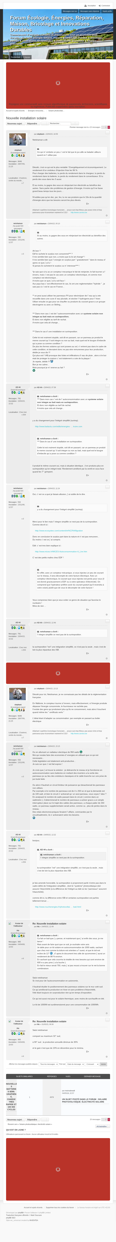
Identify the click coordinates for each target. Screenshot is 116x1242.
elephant (18, 150)
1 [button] (105, 127)
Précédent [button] (102, 127)
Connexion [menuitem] (106, 6)
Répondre (32, 123)
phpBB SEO (10, 1218)
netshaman (17, 223)
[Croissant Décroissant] (92, 1064)
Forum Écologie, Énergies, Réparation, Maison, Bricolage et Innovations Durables (57, 24)
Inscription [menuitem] (92, 6)
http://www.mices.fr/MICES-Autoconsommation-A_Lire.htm (61, 551)
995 (19, 942)
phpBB (20, 1213)
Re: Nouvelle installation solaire (49, 923)
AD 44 (18, 387)
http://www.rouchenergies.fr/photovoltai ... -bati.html (58, 907)
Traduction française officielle (17, 1215)
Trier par (62, 1064)
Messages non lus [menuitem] (70, 11)
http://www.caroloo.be (79, 212)
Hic (18, 931)
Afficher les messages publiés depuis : (24, 1064)
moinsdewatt (70, 1091)
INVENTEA (34, 1220)
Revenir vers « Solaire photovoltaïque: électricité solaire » (30, 1124)
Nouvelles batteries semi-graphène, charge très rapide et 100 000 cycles (11, 1097)
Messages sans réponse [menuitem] (89, 11)
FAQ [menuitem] (6, 57)
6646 (20, 161)
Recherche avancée (77, 123)
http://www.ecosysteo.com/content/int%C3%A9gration (59, 530)
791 (19, 399)
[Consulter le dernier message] (76, 1091)
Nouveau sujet (14, 123)
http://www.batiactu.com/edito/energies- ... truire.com (58, 426)
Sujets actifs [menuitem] (107, 11)
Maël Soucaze (36, 1215)
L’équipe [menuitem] (26, 57)
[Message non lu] (33, 134)
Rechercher (73, 123)
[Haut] (107, 215)
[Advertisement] (58, 83)
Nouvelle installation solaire (26, 118)
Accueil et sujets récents (33, 1208)
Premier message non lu (79, 127)
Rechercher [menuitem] (15, 57)
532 (19, 237)
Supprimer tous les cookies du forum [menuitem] (60, 1208)
